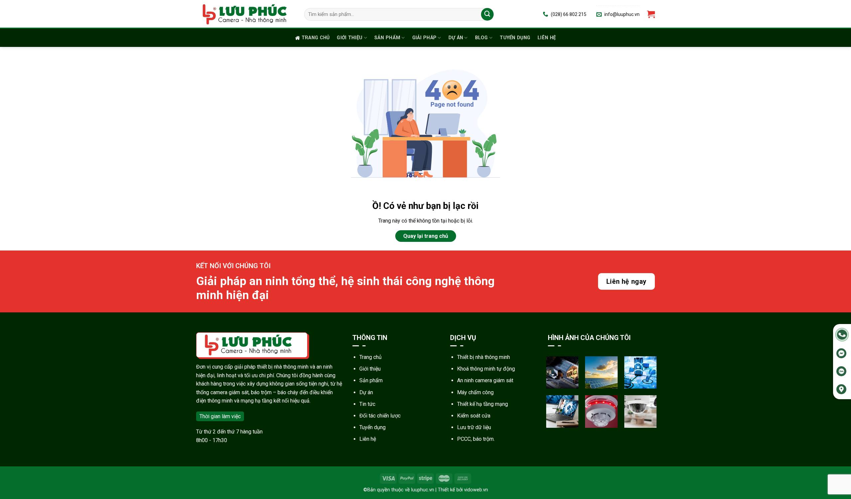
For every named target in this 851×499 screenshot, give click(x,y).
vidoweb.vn (476, 490)
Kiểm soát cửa (473, 416)
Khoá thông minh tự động (486, 369)
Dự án (455, 38)
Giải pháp (424, 38)
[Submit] (487, 14)
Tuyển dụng (515, 38)
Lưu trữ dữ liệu (474, 427)
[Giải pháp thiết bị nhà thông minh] (562, 372)
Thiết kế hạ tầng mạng (482, 404)
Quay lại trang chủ (425, 236)
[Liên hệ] (842, 334)
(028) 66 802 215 (568, 14)
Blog (481, 38)
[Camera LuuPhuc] (245, 14)
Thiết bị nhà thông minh (483, 357)
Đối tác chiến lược (380, 416)
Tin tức (367, 404)
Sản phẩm (387, 38)
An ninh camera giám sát (485, 380)
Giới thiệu (349, 38)
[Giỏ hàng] (651, 14)
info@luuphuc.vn (622, 14)
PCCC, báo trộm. (476, 439)
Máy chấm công (475, 392)
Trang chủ (316, 38)
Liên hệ (547, 38)
